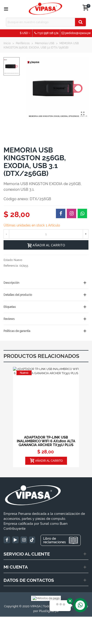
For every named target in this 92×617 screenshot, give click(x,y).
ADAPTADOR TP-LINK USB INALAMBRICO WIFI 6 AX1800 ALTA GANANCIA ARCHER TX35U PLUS (46, 441)
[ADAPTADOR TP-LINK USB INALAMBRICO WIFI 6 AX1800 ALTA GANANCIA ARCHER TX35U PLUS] (46, 400)
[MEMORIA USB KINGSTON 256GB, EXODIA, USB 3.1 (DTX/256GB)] (82, 113)
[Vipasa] (45, 9)
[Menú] (6, 8)
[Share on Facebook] (60, 213)
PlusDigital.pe (49, 611)
